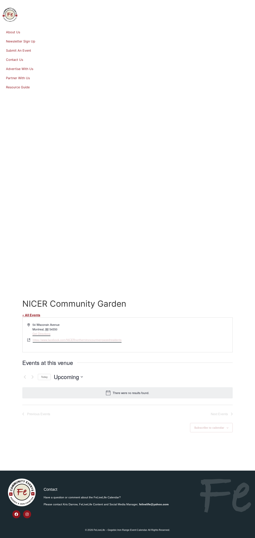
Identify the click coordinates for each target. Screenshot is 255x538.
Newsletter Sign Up (20, 41)
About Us (13, 32)
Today (44, 376)
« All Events (31, 315)
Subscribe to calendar (209, 428)
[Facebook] (16, 514)
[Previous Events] (24, 376)
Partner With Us (18, 78)
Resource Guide (18, 87)
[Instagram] (27, 514)
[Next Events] (32, 376)
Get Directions (41, 334)
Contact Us (14, 60)
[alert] (127, 392)
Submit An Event (18, 50)
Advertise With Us (19, 69)
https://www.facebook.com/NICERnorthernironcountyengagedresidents (77, 340)
